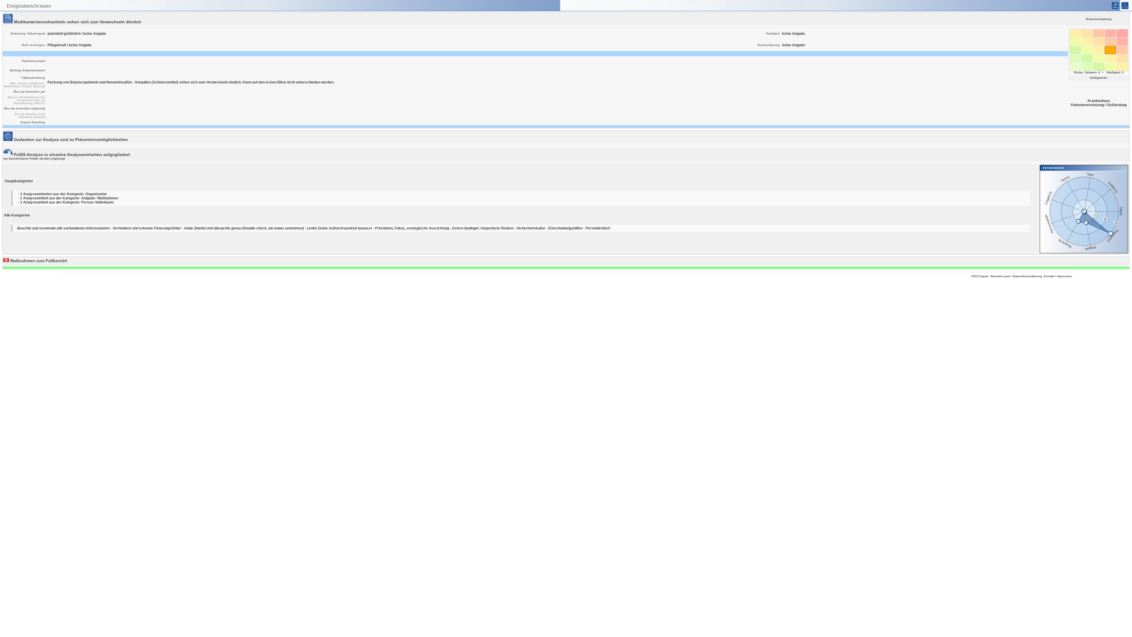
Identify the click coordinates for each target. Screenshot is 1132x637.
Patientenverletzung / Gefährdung (1099, 105)
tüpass (984, 276)
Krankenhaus (1098, 101)
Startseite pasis (1000, 276)
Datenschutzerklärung (1027, 276)
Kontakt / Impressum (1058, 276)
